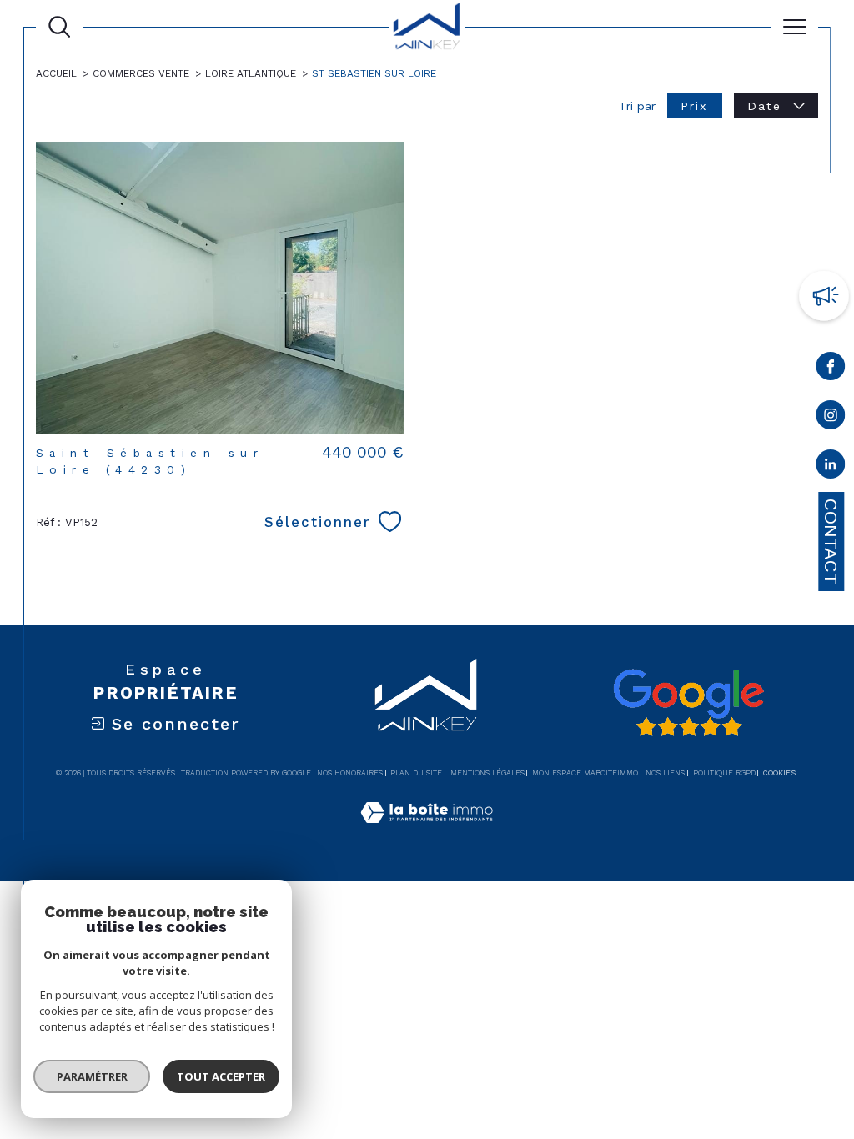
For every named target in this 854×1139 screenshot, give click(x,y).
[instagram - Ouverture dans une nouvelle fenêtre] (831, 418)
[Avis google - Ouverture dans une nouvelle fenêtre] (688, 703)
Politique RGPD (724, 773)
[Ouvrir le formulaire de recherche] (59, 26)
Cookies (779, 773)
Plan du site (416, 773)
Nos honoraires (350, 773)
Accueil (56, 73)
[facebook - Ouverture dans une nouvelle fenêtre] (831, 369)
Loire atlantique (250, 73)
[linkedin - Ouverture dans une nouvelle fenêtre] (831, 467)
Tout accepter (221, 1076)
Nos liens (665, 773)
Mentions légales (487, 773)
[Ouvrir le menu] (794, 26)
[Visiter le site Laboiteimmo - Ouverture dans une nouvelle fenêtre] (427, 830)
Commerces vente (141, 73)
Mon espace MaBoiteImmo (585, 773)
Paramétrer (92, 1076)
